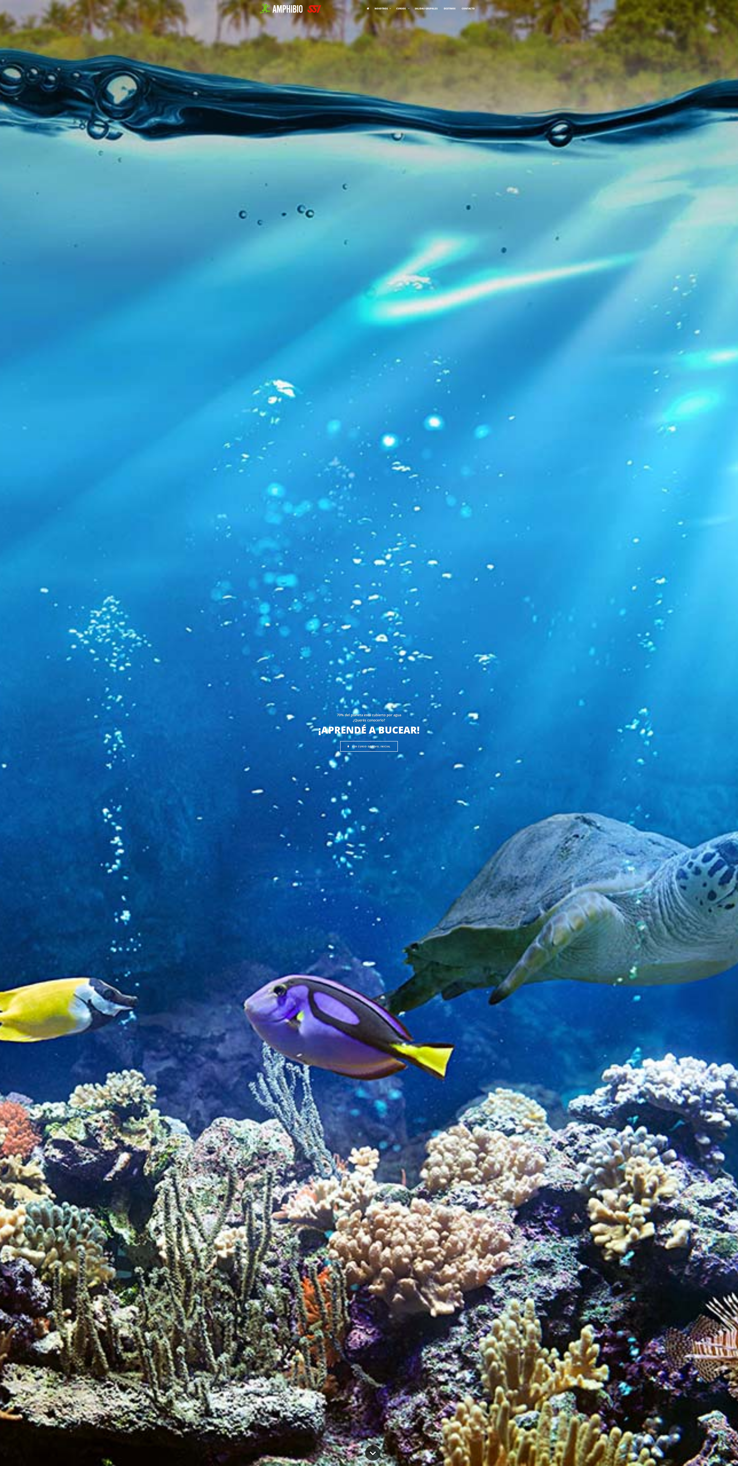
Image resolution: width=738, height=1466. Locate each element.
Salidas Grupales (426, 8)
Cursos (401, 8)
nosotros (381, 8)
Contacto (468, 8)
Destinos (449, 8)
